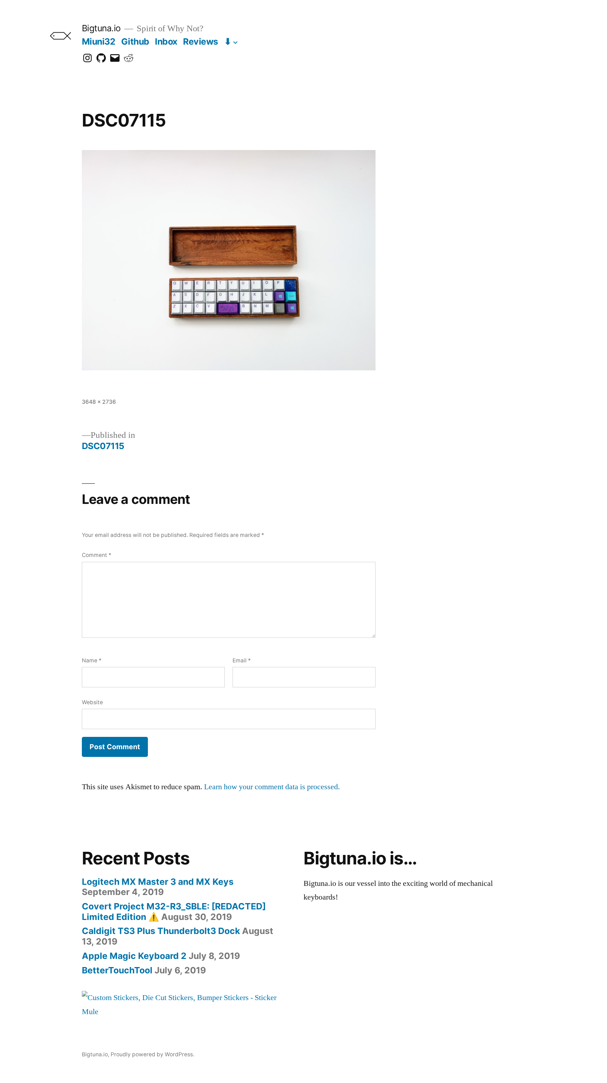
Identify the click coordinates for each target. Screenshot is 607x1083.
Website (92, 702)
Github (135, 41)
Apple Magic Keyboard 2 (134, 956)
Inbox (166, 41)
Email (242, 660)
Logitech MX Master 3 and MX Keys (158, 881)
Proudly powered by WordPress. (152, 1054)
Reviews (200, 41)
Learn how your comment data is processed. (272, 787)
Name (92, 660)
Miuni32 (99, 41)
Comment (96, 555)
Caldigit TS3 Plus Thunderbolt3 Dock (161, 931)
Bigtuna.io (101, 28)
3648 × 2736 (99, 401)
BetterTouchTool (117, 970)
